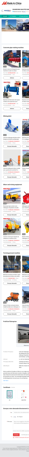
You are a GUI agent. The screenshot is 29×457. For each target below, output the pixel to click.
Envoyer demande (12, 146)
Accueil (5, 16)
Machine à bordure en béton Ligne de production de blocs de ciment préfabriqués (11, 276)
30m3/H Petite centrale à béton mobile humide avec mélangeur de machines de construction (11, 306)
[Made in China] (12, 3)
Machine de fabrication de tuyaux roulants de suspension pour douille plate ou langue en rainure (11, 101)
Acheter (12, 77)
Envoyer (16, 434)
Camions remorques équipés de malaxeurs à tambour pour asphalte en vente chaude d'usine (11, 238)
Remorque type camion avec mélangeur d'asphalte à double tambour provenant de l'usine (10, 207)
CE (9, 400)
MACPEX (24, 400)
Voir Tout (5, 380)
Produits (14, 16)
